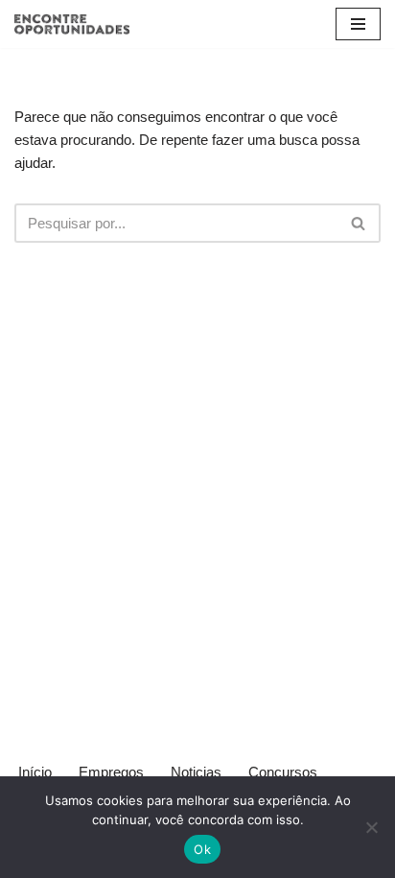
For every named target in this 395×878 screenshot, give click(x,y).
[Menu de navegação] (358, 24)
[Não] (371, 827)
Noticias (196, 772)
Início (35, 772)
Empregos (111, 772)
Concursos (282, 772)
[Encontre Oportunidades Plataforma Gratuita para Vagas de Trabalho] (71, 24)
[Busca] (359, 223)
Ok (202, 849)
